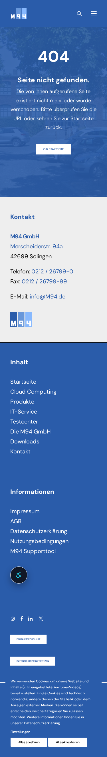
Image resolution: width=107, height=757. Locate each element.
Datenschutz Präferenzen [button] (33, 661)
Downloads (24, 441)
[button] (94, 13)
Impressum (25, 511)
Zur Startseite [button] (53, 149)
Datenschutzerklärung (38, 531)
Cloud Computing (33, 391)
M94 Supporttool (33, 551)
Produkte (22, 401)
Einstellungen (20, 732)
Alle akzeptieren (67, 742)
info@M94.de (47, 296)
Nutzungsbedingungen (39, 541)
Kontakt (20, 451)
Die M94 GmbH (30, 431)
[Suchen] (77, 13)
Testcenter (24, 421)
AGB (15, 521)
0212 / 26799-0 (52, 271)
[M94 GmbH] (18, 13)
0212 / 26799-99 (44, 281)
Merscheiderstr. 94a (36, 246)
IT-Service (23, 411)
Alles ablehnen (29, 742)
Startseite (23, 381)
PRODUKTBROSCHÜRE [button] (29, 639)
